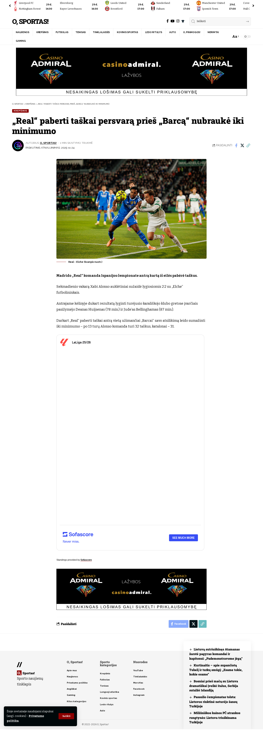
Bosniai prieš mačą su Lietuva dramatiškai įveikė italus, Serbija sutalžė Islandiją (213, 685)
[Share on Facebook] (236, 145)
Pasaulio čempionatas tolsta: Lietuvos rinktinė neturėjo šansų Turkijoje (213, 701)
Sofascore (86, 560)
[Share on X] (242, 145)
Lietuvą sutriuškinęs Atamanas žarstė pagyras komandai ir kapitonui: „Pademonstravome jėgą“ (216, 653)
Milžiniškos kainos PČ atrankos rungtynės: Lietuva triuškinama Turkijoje (214, 717)
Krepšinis (20, 110)
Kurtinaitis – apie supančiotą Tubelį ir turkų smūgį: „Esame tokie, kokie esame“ (215, 669)
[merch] (182, 21)
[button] (66, 716)
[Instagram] (177, 21)
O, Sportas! (30, 21)
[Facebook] (168, 21)
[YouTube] (172, 21)
